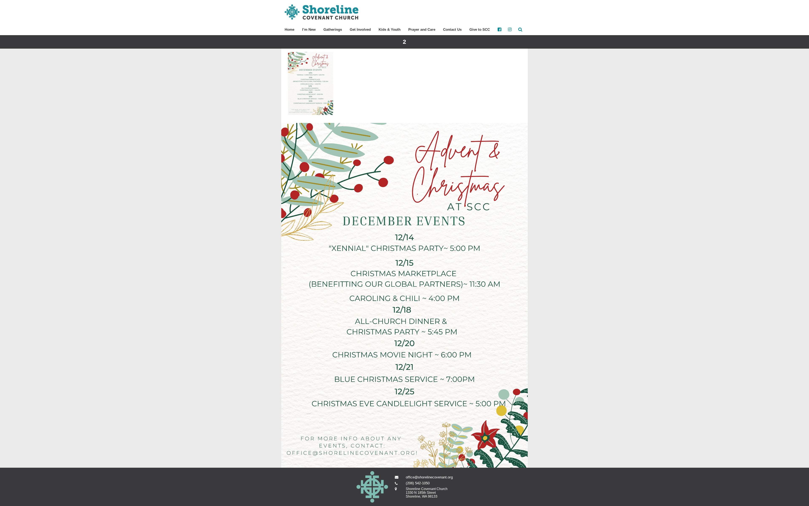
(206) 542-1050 (418, 483)
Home (289, 30)
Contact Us (452, 30)
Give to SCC (479, 30)
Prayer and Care (421, 30)
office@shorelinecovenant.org (429, 477)
